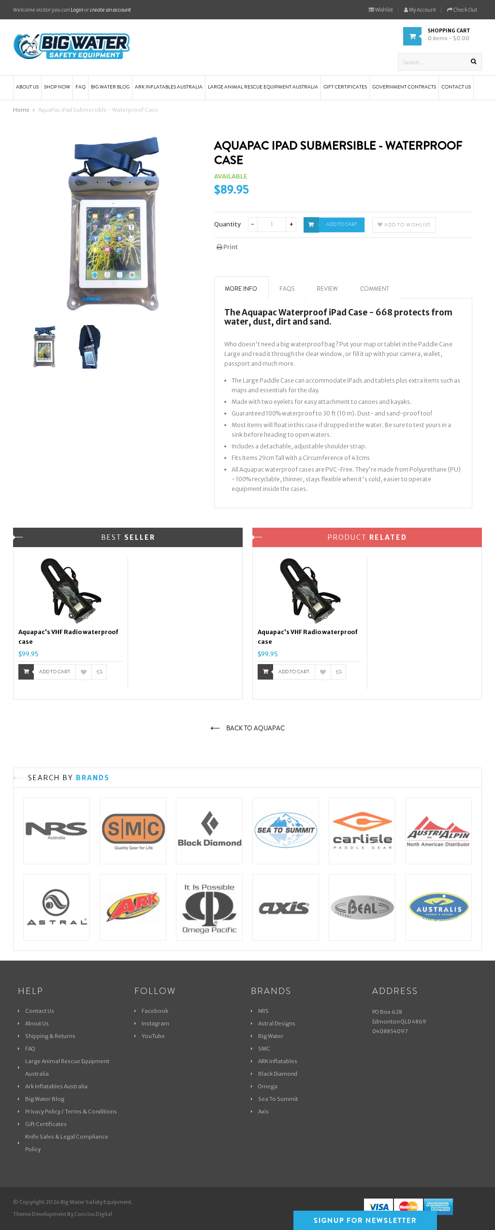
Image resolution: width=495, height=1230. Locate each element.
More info (241, 288)
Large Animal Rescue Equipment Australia (67, 1067)
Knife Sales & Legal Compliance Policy (66, 1143)
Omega (267, 1086)
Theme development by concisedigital (62, 1214)
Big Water (271, 1036)
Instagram (155, 1023)
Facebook (155, 1011)
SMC (264, 1048)
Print (230, 247)
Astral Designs (276, 1023)
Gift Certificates (46, 1124)
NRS (263, 1011)
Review (327, 288)
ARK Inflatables (277, 1061)
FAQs (286, 288)
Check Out (464, 10)
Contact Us (39, 1011)
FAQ (30, 1048)
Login (77, 9)
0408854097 (390, 1031)
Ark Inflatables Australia (56, 1086)
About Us (37, 1023)
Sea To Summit (278, 1099)
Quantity (227, 224)
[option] (71, 623)
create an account (110, 9)
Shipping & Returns (50, 1036)
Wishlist (383, 10)
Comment (374, 288)
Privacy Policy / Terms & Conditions (71, 1111)
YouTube (153, 1036)
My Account (422, 10)
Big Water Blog (44, 1099)
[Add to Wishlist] (83, 672)
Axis (263, 1111)
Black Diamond (277, 1073)
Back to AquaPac (255, 728)
